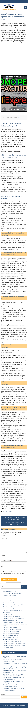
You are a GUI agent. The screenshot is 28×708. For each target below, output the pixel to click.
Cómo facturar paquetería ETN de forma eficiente (14, 523)
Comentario (4, 538)
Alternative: (3, 583)
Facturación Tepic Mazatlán (10, 627)
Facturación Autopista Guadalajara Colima (14, 645)
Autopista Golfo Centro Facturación (12, 593)
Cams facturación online (9, 591)
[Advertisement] (14, 60)
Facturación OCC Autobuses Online (12, 629)
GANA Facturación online (9, 607)
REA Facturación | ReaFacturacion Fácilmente (15, 601)
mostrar (20, 117)
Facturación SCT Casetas (9, 595)
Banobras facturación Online (10, 637)
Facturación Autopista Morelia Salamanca (14, 643)
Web (2, 566)
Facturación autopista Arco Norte (11, 616)
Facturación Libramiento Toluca (11, 631)
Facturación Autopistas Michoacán (12, 641)
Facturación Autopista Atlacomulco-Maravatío (15, 597)
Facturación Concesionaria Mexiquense (13, 618)
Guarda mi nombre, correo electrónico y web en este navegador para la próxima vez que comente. (14, 573)
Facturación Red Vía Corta (9, 599)
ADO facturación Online (9, 647)
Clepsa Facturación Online (10, 620)
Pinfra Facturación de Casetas (11, 603)
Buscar (3, 694)
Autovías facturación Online (10, 639)
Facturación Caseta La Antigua (11, 608)
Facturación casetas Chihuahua (11, 635)
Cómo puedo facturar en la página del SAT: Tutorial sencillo (14, 518)
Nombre (3, 555)
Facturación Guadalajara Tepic (11, 633)
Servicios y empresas (8, 511)
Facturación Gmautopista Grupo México (13, 605)
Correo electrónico (6, 560)
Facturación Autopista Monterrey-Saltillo (13, 622)
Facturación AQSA (7, 614)
